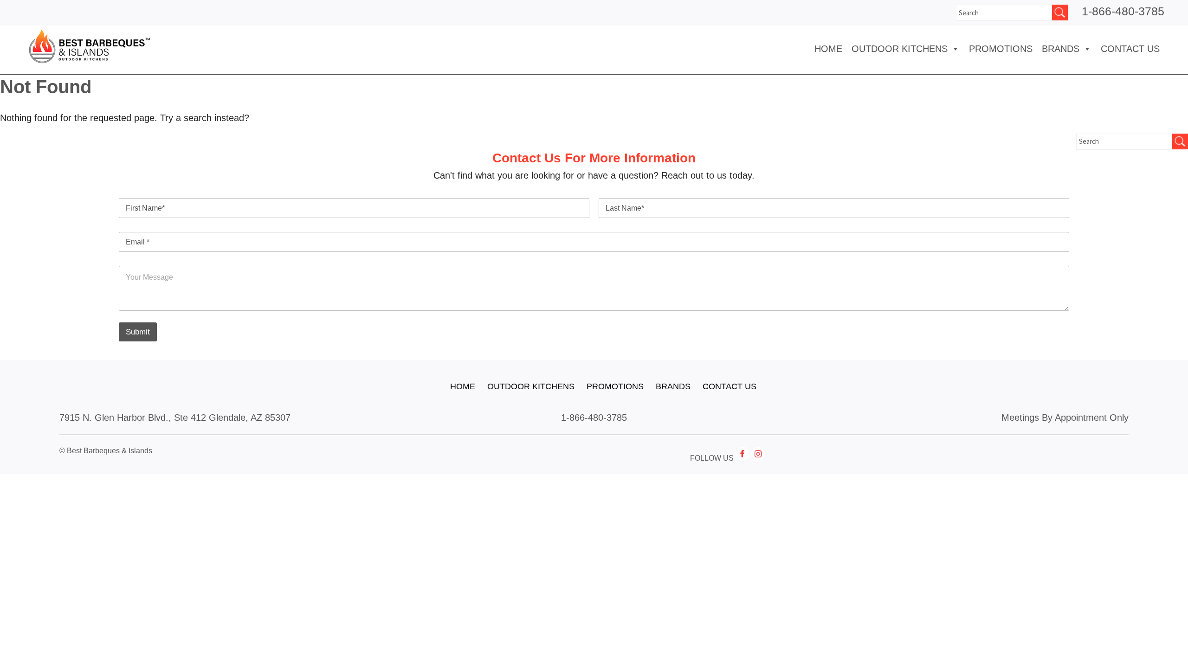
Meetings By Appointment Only (1065, 417)
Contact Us (1130, 49)
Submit (138, 332)
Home (828, 49)
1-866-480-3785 (1123, 11)
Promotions (1001, 49)
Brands (673, 386)
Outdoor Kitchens (900, 49)
